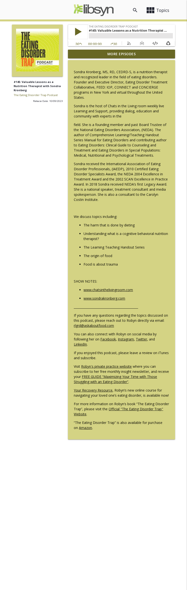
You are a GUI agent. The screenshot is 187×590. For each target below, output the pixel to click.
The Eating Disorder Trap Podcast (36, 95)
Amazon (85, 427)
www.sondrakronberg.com (104, 298)
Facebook (108, 339)
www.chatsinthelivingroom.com (108, 289)
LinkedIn (80, 344)
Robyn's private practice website (106, 366)
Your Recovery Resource (93, 390)
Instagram (126, 339)
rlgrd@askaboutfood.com (94, 325)
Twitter (141, 339)
